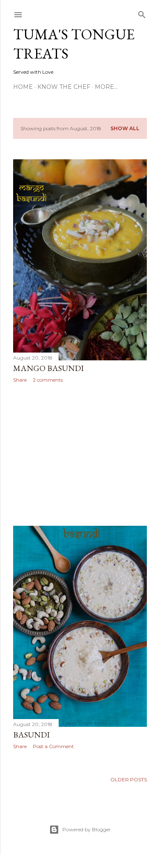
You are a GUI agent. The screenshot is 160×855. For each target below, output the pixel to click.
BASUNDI (31, 734)
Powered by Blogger (86, 829)
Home (23, 86)
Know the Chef (63, 86)
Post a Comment (53, 746)
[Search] (142, 13)
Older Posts (128, 779)
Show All (124, 128)
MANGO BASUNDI (48, 368)
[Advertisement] (80, 454)
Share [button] (20, 380)
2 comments (48, 380)
